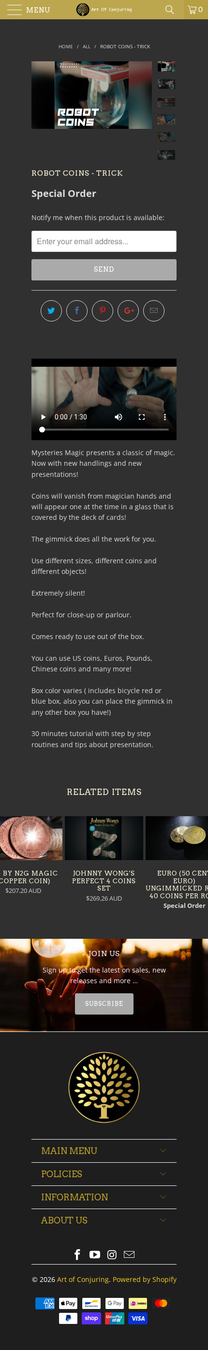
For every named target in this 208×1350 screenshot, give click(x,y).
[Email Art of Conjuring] (129, 1255)
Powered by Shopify (145, 1279)
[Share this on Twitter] (51, 310)
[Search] (173, 9)
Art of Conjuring (83, 1279)
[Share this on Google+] (128, 310)
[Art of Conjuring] (104, 9)
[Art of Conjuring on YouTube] (95, 1255)
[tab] (104, 1004)
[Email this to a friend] (153, 310)
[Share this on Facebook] (77, 310)
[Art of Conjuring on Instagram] (112, 1255)
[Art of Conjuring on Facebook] (78, 1255)
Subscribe (104, 1003)
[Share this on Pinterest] (102, 310)
